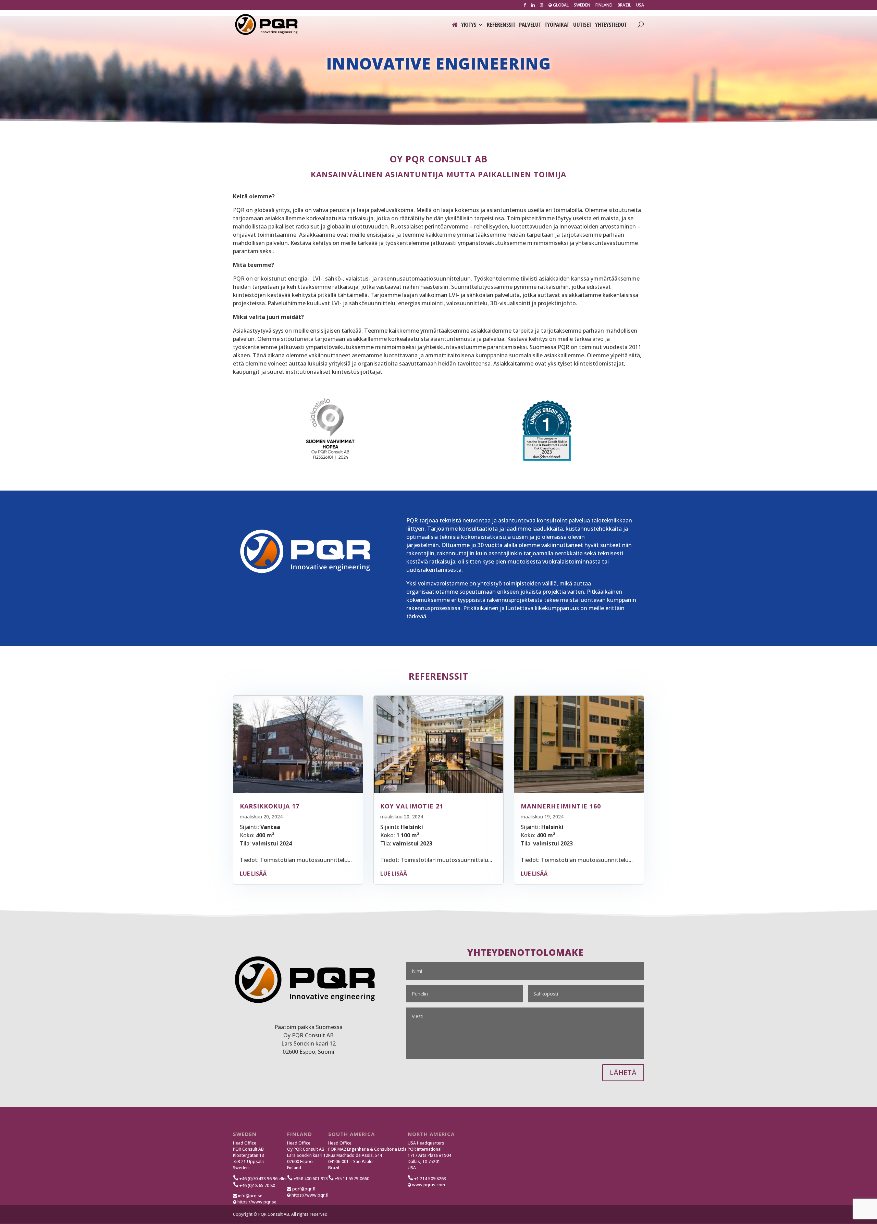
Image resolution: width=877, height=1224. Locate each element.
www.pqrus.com (428, 1185)
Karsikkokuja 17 (269, 806)
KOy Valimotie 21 (411, 806)
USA (640, 5)
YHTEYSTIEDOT (611, 25)
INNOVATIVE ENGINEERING (438, 63)
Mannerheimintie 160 (561, 806)
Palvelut (530, 25)
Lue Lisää (253, 873)
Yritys (468, 25)
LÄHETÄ (623, 1072)
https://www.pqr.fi (309, 1195)
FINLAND (604, 5)
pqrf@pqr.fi (303, 1189)
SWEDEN (582, 5)
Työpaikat (557, 25)
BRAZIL (624, 5)
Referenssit (501, 25)
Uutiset (582, 25)
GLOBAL (560, 5)
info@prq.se (249, 1196)
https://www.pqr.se (256, 1202)
